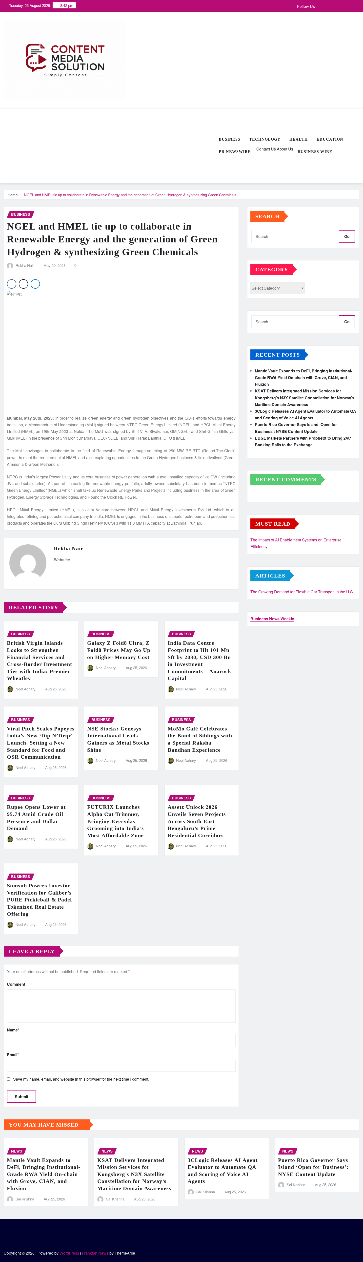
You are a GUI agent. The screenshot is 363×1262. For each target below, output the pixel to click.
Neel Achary (26, 688)
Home (13, 194)
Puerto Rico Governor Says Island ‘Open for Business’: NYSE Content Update (313, 1167)
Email (13, 1054)
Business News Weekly (272, 618)
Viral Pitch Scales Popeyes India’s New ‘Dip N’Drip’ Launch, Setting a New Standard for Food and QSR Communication (41, 743)
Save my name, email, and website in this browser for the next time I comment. (81, 1079)
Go (347, 236)
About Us (284, 149)
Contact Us (265, 149)
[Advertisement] (109, 145)
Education (330, 139)
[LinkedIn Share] (35, 284)
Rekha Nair (25, 265)
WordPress (69, 1253)
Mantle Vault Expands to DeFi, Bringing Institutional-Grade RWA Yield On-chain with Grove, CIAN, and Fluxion (303, 377)
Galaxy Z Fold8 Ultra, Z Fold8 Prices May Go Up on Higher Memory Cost (118, 650)
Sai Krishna (25, 1198)
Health (298, 139)
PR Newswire (235, 152)
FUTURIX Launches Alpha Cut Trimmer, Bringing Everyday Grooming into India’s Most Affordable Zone (115, 821)
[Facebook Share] (11, 284)
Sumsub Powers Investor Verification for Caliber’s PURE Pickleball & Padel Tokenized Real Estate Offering (39, 899)
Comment (16, 984)
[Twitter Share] (23, 284)
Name (13, 1030)
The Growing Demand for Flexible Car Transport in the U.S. (302, 592)
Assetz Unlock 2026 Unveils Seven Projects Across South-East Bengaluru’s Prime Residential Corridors (197, 821)
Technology (265, 139)
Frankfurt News (95, 1253)
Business (229, 139)
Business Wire (315, 152)
